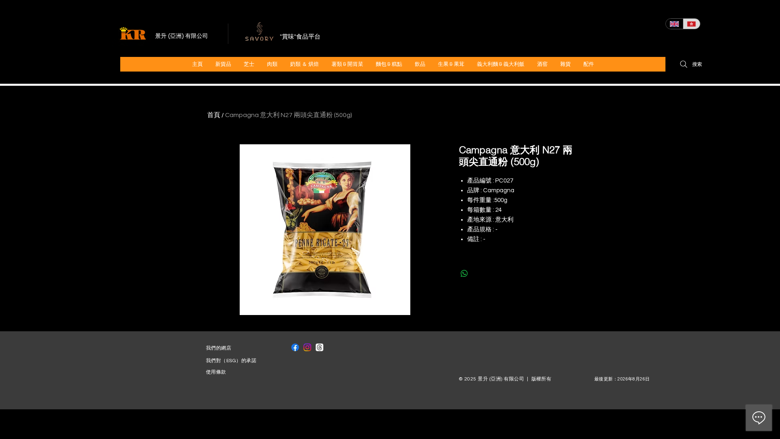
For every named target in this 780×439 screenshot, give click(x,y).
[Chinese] (691, 24)
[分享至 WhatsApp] (464, 273)
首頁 (213, 115)
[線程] (319, 347)
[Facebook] (295, 347)
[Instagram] (307, 347)
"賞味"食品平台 (300, 37)
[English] (674, 24)
